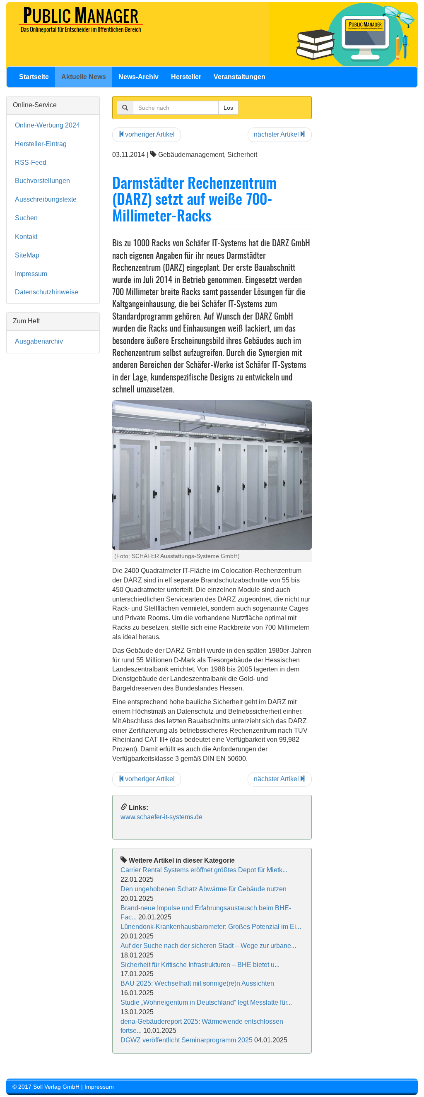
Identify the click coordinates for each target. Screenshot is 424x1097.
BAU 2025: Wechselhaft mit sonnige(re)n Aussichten (197, 983)
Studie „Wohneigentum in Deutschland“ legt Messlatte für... (206, 1002)
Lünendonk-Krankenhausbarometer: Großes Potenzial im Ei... (210, 926)
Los (228, 107)
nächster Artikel (276, 134)
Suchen (26, 217)
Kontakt (26, 236)
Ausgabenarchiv (39, 341)
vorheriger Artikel (150, 134)
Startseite (34, 76)
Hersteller (186, 76)
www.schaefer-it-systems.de (161, 816)
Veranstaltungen (239, 76)
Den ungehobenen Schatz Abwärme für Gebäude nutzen (203, 889)
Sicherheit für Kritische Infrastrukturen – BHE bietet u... (199, 964)
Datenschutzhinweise (46, 292)
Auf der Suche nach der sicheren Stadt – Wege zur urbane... (208, 945)
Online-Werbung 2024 (47, 125)
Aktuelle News (83, 76)
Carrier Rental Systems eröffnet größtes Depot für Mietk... (203, 869)
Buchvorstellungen (42, 180)
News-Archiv (138, 76)
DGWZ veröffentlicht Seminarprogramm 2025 (186, 1040)
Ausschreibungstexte (46, 199)
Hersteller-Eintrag (41, 143)
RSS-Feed (30, 162)
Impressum (31, 273)
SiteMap (27, 255)
